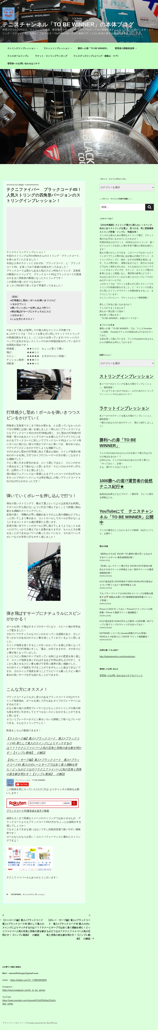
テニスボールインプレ (18, 56)
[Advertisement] (44, 228)
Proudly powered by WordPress (41, 1023)
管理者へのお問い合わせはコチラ (23, 63)
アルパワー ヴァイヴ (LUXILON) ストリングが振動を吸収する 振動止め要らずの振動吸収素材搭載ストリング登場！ (126, 597)
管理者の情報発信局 (124, 48)
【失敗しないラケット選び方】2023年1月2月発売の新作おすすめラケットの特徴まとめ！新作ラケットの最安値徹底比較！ (127, 569)
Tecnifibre (16, 894)
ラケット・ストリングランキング (51, 56)
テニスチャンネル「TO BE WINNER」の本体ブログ (68, 24)
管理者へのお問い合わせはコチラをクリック (121, 675)
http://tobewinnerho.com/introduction (117, 656)
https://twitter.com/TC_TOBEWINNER (28, 980)
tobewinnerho (32, 185)
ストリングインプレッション (21, 48)
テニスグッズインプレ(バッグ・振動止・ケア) (95, 56)
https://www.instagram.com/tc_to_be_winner (23, 990)
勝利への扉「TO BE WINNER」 (93, 48)
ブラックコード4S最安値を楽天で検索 (27, 810)
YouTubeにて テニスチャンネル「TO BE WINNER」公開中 (127, 517)
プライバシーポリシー (13, 1023)
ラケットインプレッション (57, 48)
